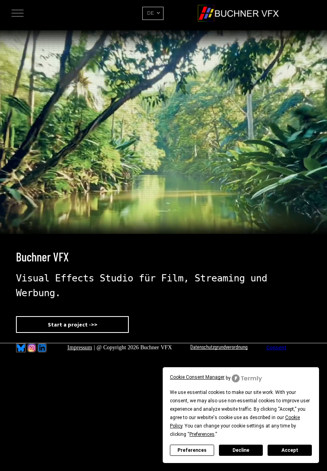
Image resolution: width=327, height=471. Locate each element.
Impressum (79, 347)
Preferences (192, 450)
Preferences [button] (202, 434)
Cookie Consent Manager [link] (197, 377)
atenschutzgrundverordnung (220, 346)
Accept (290, 450)
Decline (240, 450)
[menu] (17, 13)
